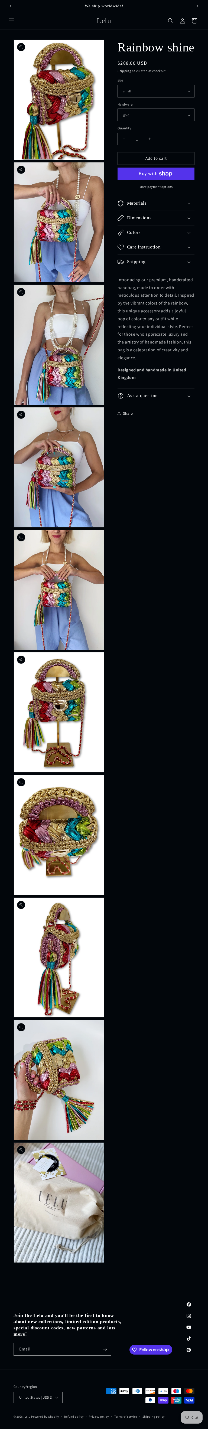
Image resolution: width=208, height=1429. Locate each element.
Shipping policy (153, 1416)
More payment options (156, 187)
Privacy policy (99, 1416)
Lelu (28, 1416)
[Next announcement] (197, 6)
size (120, 80)
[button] (11, 21)
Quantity (124, 128)
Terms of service (125, 1416)
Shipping (124, 71)
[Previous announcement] (11, 6)
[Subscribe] (105, 1349)
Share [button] (128, 413)
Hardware (125, 104)
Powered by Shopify (45, 1416)
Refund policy (73, 1416)
